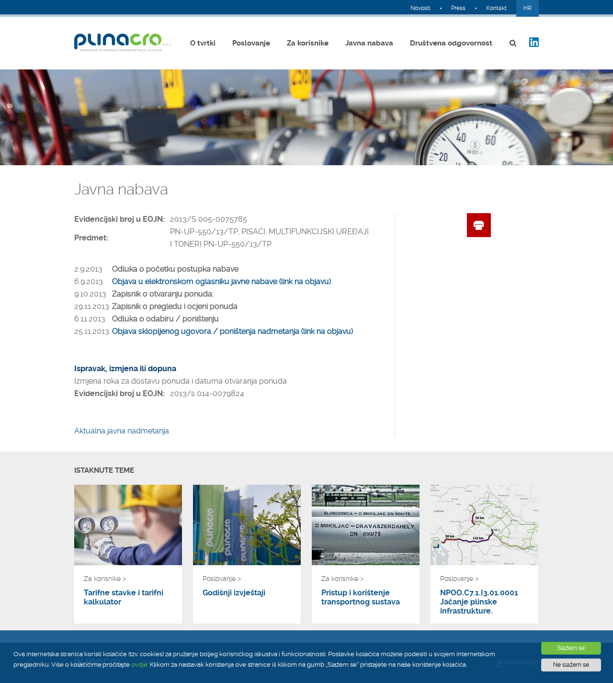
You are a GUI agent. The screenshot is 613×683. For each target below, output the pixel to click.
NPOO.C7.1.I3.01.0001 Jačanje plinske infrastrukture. (479, 601)
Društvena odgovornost (451, 43)
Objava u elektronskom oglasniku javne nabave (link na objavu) (221, 281)
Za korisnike (308, 43)
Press (458, 8)
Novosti (420, 8)
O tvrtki (203, 43)
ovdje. (139, 664)
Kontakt (496, 8)
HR (527, 8)
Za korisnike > (105, 578)
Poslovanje (251, 43)
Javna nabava (369, 43)
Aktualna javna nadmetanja (121, 430)
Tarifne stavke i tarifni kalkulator (123, 597)
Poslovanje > (222, 578)
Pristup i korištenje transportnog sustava (360, 597)
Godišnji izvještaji (234, 592)
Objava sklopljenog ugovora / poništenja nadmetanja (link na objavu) (232, 331)
